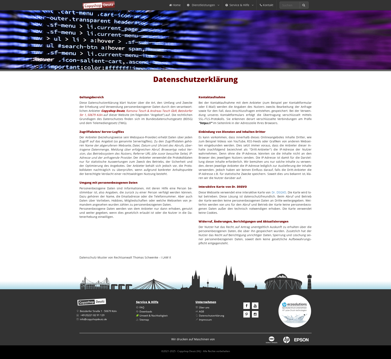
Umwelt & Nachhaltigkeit (153, 315)
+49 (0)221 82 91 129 (92, 315)
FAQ (141, 307)
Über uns (204, 307)
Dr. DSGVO (279, 192)
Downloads (145, 311)
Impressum (205, 319)
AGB (201, 311)
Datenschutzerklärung (211, 315)
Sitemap (144, 319)
